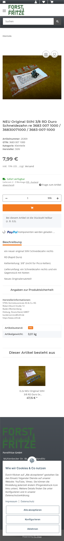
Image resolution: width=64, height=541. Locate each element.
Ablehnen (32, 528)
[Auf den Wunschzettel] (54, 54)
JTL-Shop (38, 536)
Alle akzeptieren (33, 509)
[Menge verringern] (6, 198)
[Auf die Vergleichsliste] (46, 54)
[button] (36, 2)
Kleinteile (20, 145)
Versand (29, 166)
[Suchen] (57, 21)
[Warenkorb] (52, 2)
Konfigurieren (32, 519)
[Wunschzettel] (44, 2)
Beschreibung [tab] (12, 242)
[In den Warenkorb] (5, 46)
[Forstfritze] (16, 10)
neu (30, 327)
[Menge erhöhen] (57, 198)
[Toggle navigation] (4, 9)
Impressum (11, 501)
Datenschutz (27, 501)
